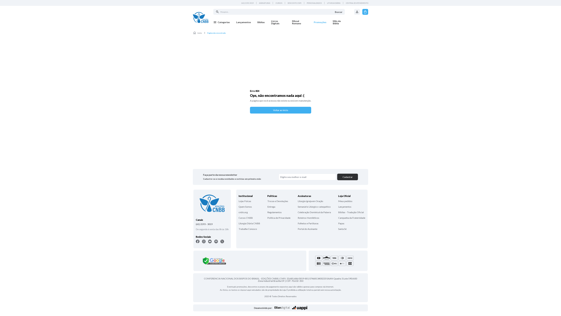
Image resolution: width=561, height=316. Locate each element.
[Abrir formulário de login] (357, 12)
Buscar (338, 12)
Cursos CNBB (246, 217)
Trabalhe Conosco (248, 228)
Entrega (271, 206)
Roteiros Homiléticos (308, 217)
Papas (341, 223)
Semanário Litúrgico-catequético (314, 206)
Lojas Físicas (245, 201)
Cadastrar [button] (348, 177)
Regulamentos (274, 212)
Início (199, 33)
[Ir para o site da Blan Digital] (282, 307)
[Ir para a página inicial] (200, 17)
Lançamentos (344, 206)
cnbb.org (243, 212)
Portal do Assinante (307, 228)
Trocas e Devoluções (277, 201)
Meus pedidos (345, 201)
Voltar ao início (280, 110)
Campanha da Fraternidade (351, 217)
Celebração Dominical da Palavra (314, 212)
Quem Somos (245, 206)
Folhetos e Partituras (308, 223)
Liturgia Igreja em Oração (310, 201)
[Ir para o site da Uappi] (299, 308)
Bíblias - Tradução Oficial (351, 212)
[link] (278, 22)
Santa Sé (342, 228)
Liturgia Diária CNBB (249, 223)
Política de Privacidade (278, 217)
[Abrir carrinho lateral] (365, 12)
